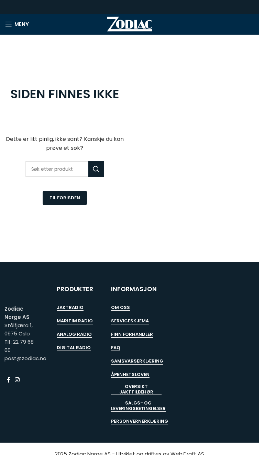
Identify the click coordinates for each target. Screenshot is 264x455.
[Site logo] (130, 23)
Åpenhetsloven (130, 375)
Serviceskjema (130, 321)
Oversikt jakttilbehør (136, 389)
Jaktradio (70, 308)
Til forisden (65, 198)
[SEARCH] (96, 169)
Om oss (120, 308)
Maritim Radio (75, 321)
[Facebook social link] (8, 380)
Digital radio (74, 348)
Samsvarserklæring (137, 361)
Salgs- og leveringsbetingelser (138, 406)
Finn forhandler (132, 334)
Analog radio (74, 334)
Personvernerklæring (139, 421)
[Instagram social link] (17, 380)
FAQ (115, 348)
